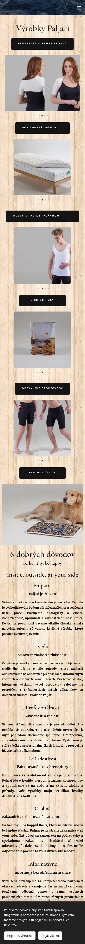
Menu (79, 7)
